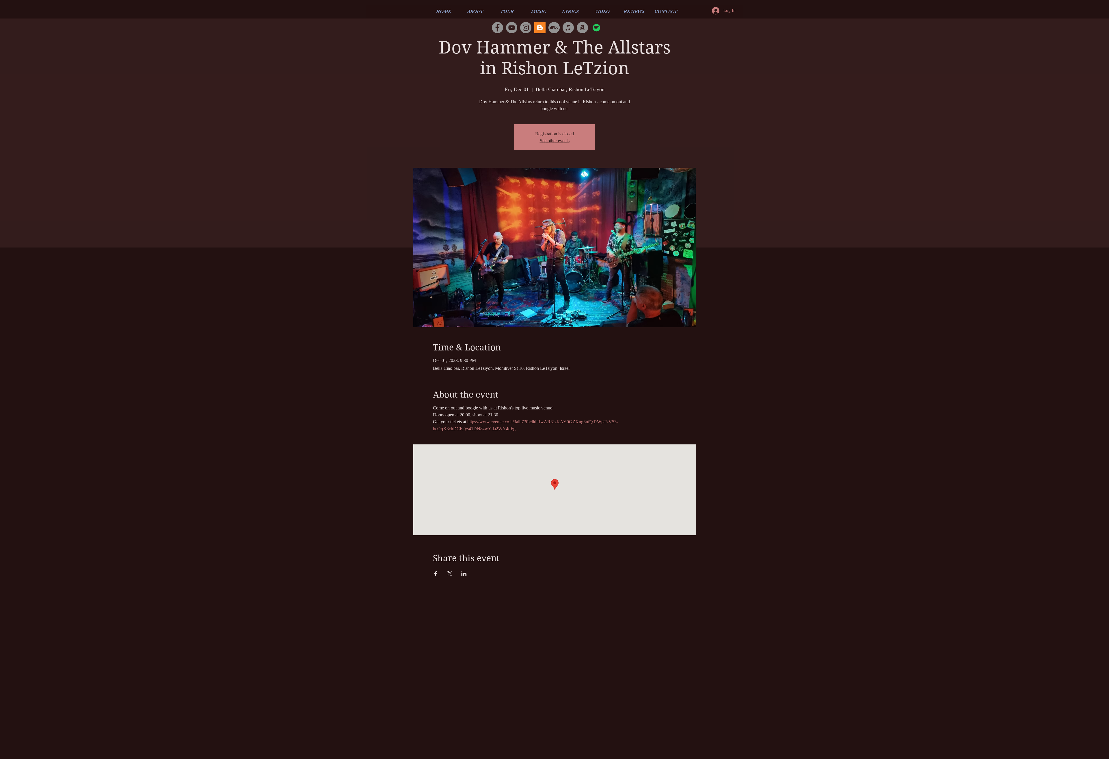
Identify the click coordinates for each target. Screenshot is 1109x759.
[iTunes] (568, 27)
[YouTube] (511, 27)
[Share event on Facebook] (435, 573)
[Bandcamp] (554, 27)
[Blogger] (540, 27)
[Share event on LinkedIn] (464, 573)
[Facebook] (497, 27)
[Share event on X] (450, 573)
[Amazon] (582, 27)
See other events (555, 140)
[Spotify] (596, 27)
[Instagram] (525, 27)
